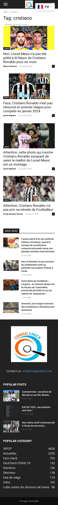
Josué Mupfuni (9, 115)
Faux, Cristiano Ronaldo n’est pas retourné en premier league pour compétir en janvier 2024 (28, 107)
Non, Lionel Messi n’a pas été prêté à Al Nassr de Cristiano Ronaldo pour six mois (24, 58)
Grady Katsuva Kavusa (13, 214)
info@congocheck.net (37, 371)
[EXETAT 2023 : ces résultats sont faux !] (11, 411)
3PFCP (6, 48)
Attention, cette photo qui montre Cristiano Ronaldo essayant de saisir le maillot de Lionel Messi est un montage (28, 158)
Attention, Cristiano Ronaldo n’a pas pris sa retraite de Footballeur (28, 208)
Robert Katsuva (10, 66)
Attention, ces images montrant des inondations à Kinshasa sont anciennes (37, 306)
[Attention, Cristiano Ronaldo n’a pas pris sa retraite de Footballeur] (29, 189)
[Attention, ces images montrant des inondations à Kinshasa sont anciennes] (11, 307)
